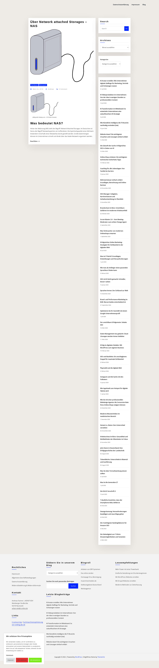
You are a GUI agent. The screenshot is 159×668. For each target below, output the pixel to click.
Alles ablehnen (22, 660)
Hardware (34, 85)
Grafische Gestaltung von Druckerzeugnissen (131, 573)
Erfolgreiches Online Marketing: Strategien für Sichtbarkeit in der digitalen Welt (111, 244)
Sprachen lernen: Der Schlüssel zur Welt (114, 291)
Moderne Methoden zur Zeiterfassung (128, 585)
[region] (24, 648)
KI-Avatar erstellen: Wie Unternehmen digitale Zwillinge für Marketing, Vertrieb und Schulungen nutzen (114, 83)
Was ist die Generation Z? (109, 482)
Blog (144, 5)
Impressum (136, 5)
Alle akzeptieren (35, 660)
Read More (34, 141)
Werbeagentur (86, 589)
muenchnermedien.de (88, 581)
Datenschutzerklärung (121, 5)
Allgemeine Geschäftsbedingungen (24, 578)
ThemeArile (101, 657)
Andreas (51, 89)
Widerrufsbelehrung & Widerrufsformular (26, 585)
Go (127, 29)
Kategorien (104, 59)
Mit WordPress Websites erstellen (127, 577)
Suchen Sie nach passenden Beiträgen (60, 581)
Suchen (73, 586)
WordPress (78, 657)
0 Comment (63, 89)
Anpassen (11, 660)
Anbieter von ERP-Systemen (90, 569)
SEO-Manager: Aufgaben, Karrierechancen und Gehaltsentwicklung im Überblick (111, 196)
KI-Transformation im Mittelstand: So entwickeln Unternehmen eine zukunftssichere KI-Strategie (113, 111)
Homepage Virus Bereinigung (91, 577)
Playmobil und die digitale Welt (111, 368)
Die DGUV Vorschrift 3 (108, 491)
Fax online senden (87, 573)
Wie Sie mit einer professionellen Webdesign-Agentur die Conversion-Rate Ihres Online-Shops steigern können (114, 402)
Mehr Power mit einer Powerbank (127, 569)
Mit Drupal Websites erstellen (125, 581)
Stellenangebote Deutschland (91, 585)
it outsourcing (17, 622)
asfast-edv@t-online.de (20, 608)
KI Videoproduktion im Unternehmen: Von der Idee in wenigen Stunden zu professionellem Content (113, 97)
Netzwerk (43, 85)
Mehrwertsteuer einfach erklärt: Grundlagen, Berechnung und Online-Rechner (113, 182)
